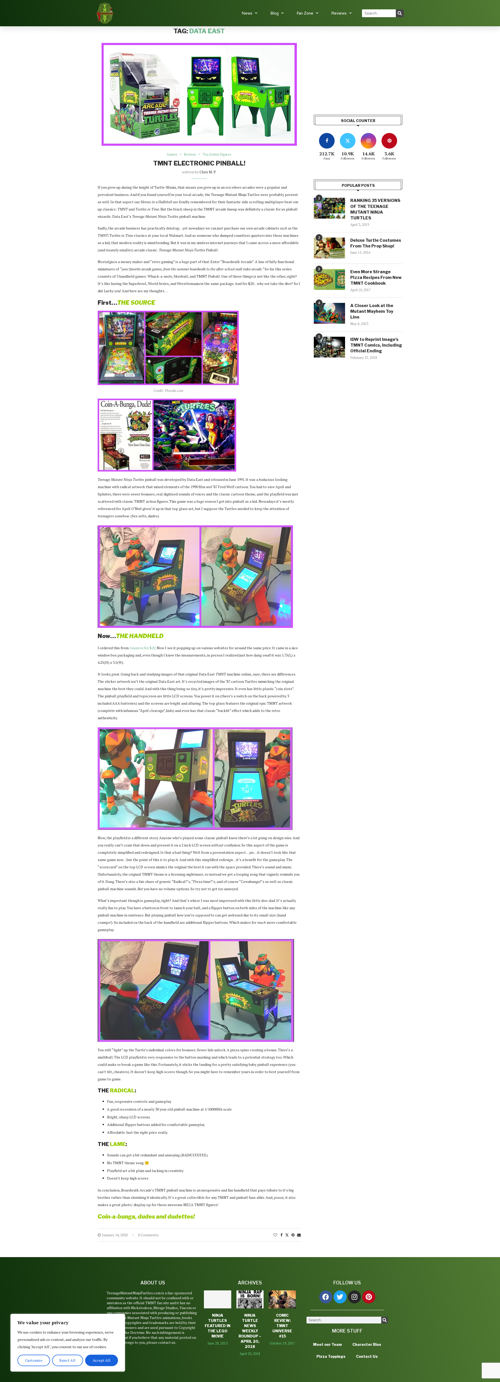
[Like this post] (275, 1234)
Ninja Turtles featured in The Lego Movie (217, 1325)
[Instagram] (354, 1296)
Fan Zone (305, 13)
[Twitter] (340, 1296)
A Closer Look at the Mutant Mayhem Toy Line (371, 311)
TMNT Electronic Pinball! (199, 163)
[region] (67, 1343)
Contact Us (367, 1356)
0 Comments (148, 1234)
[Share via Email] (299, 1234)
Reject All (67, 1360)
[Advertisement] (358, 64)
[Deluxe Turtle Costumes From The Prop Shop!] (329, 248)
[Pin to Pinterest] (293, 1234)
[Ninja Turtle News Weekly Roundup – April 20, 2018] (250, 1299)
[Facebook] (325, 1296)
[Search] (400, 13)
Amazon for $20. (142, 647)
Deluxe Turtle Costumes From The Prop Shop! (375, 243)
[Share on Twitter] (287, 1234)
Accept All (101, 1360)
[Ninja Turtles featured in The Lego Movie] (217, 1299)
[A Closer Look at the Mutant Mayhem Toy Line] (329, 313)
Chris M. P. (207, 171)
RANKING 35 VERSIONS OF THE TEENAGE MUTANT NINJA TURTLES (375, 209)
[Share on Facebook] (281, 1234)
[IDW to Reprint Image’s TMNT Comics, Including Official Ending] (329, 347)
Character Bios (366, 1344)
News (247, 13)
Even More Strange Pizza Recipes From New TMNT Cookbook (376, 277)
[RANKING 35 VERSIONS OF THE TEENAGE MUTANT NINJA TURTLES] (329, 208)
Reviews (339, 13)
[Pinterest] (368, 1296)
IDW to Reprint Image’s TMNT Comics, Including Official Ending (376, 345)
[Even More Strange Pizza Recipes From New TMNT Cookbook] (329, 279)
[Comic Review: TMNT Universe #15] (282, 1299)
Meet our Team (327, 1344)
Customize (33, 1360)
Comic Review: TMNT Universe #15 (282, 1325)
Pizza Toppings (331, 1356)
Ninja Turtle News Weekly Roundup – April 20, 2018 (250, 1330)
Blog (274, 13)
